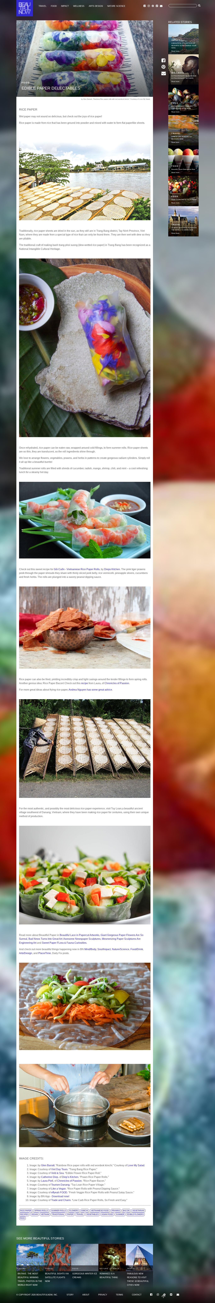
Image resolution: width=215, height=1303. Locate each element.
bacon (126, 1211)
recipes (24, 1214)
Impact (65, 6)
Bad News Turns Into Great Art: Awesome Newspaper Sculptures (64, 938)
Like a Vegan (58, 1188)
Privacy (102, 1295)
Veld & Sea (57, 1173)
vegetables (92, 1214)
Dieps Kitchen (112, 569)
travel (80, 1214)
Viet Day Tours (59, 1169)
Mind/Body (90, 949)
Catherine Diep (49, 1177)
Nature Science (116, 6)
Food (54, 6)
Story (70, 1295)
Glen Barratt (47, 1165)
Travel (42, 6)
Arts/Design (25, 953)
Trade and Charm (61, 1200)
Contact (136, 1295)
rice (22, 1218)
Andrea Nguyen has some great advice (90, 689)
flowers (74, 1211)
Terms (119, 1295)
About (85, 1295)
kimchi (84, 1211)
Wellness (78, 6)
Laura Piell (47, 1180)
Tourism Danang (60, 1184)
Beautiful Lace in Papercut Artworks (79, 935)
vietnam (45, 1214)
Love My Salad (136, 1165)
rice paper (25, 1211)
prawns (116, 1211)
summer (120, 1214)
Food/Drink (136, 949)
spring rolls (41, 1211)
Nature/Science (120, 949)
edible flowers (135, 1214)
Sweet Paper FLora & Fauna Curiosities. (64, 942)
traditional (58, 1214)
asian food (107, 1214)
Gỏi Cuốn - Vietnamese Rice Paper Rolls (77, 569)
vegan (34, 1214)
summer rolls (58, 1211)
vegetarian (138, 1211)
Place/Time (44, 953)
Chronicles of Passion (117, 683)
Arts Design (96, 6)
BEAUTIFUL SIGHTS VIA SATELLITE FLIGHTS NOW (57, 1277)
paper (70, 1214)
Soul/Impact (104, 949)
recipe (84, 683)
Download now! (60, 1196)
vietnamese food (100, 1211)
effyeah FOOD (59, 1192)
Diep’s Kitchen (70, 1177)
